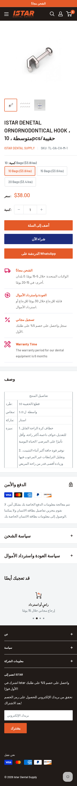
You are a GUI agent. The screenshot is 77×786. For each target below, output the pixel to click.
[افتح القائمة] (6, 14)
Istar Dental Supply (19, 148)
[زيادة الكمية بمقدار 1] (41, 209)
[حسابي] (60, 14)
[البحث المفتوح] (52, 14)
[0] (69, 13)
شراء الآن (38, 239)
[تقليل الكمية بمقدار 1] (18, 209)
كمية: (8, 209)
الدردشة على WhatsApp (38, 253)
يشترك (15, 728)
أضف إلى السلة (38, 225)
